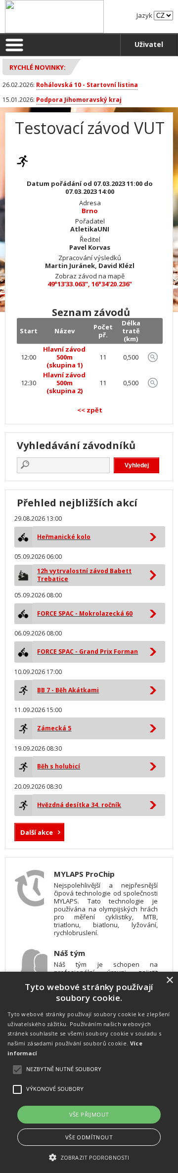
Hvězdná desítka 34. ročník (79, 805)
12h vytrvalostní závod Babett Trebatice (84, 575)
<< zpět (89, 410)
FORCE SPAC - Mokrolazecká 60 (85, 613)
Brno (90, 210)
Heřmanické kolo (63, 537)
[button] (89, 1157)
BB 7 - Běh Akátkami (68, 690)
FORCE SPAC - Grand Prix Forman (87, 651)
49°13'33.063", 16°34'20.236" (89, 283)
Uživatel (148, 44)
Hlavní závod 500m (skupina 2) (64, 382)
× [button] (169, 980)
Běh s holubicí (58, 766)
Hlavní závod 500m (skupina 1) (64, 357)
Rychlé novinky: (37, 67)
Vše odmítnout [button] (89, 1137)
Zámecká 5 (54, 728)
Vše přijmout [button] (89, 1114)
